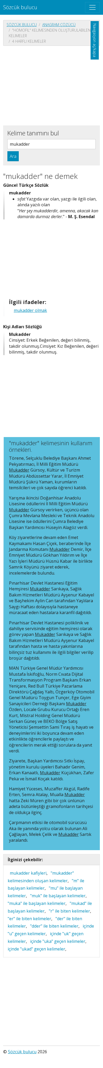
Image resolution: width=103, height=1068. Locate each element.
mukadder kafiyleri (28, 873)
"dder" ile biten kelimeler (54, 926)
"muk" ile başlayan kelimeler (58, 896)
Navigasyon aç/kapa (94, 40)
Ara (13, 156)
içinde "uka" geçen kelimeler (57, 941)
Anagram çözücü (59, 24)
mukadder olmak (30, 310)
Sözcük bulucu (20, 7)
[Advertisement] (51, 85)
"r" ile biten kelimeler (69, 911)
